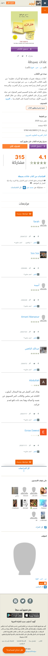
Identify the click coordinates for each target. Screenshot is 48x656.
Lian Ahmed (24, 508)
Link (29, 236)
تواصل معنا (32, 640)
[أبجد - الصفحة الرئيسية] (31, 3)
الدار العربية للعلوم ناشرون (36, 135)
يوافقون (28, 242)
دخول (3, 3)
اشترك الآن (15, 146)
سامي (17, 496)
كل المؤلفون (39, 587)
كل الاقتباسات (16, 187)
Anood (25, 496)
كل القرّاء (40, 527)
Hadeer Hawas (43, 496)
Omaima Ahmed (43, 520)
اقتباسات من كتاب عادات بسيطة (31, 176)
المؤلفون (22, 643)
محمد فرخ (30, 187)
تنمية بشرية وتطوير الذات (36, 108)
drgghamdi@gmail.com (33, 496)
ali (36, 520)
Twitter (22, 55)
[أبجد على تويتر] (22, 601)
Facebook (26, 55)
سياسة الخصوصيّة (30, 651)
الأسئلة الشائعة (21, 640)
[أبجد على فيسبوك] (30, 601)
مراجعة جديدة (22, 214)
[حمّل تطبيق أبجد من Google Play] (15, 615)
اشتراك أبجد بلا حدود (8, 640)
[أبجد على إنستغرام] (15, 601)
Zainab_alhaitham (15, 508)
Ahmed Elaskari (43, 508)
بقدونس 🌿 (33, 508)
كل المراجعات (24, 468)
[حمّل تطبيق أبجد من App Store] (32, 615)
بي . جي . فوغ (36, 67)
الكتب (40, 640)
